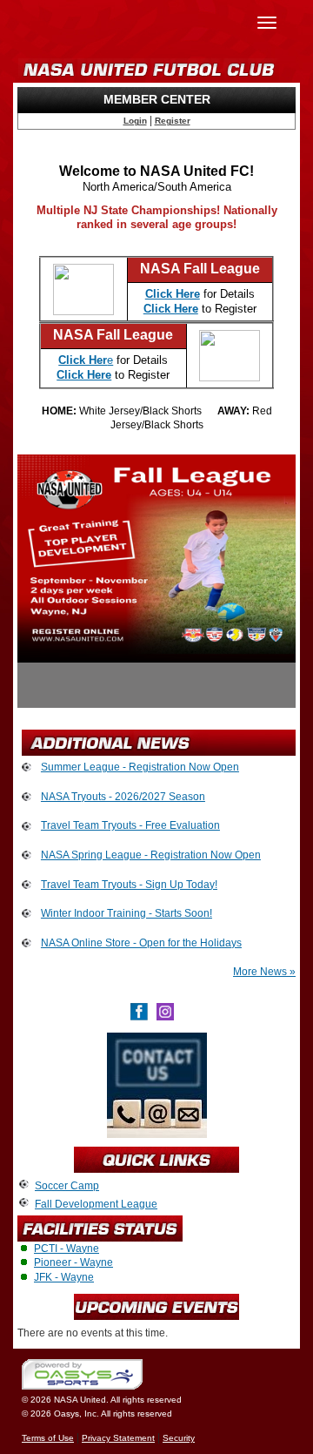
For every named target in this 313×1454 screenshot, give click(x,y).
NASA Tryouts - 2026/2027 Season (123, 797)
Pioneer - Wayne (73, 1262)
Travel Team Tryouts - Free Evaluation (130, 825)
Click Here (84, 374)
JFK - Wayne (64, 1277)
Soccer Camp (67, 1186)
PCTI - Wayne (66, 1248)
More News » (264, 972)
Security (179, 1438)
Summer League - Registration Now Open (140, 767)
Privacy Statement (118, 1438)
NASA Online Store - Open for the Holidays (141, 943)
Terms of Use (48, 1438)
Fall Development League (96, 1204)
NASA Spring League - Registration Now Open (151, 855)
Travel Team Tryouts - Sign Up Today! (129, 884)
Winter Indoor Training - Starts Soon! (126, 913)
